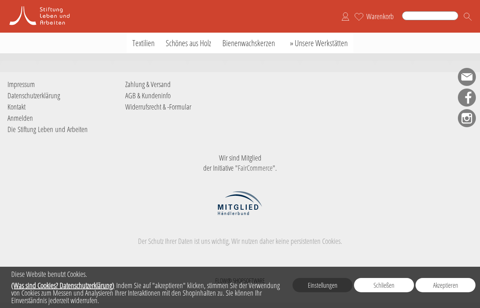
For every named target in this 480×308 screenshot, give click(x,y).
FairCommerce (255, 168)
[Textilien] (143, 43)
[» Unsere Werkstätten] (316, 43)
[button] (467, 16)
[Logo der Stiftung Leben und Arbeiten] (45, 8)
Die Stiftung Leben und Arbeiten (48, 129)
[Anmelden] (345, 16)
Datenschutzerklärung (34, 95)
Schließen (384, 285)
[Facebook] (467, 97)
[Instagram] (467, 118)
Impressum (21, 84)
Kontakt (17, 107)
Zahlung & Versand (148, 84)
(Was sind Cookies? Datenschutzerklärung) (62, 285)
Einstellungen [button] (323, 285)
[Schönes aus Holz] (188, 43)
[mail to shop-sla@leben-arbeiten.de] (467, 77)
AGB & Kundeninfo (148, 95)
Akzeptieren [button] (445, 285)
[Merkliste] (359, 16)
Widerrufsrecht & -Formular (158, 107)
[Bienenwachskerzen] (248, 43)
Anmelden (20, 118)
